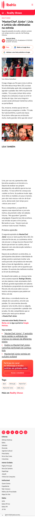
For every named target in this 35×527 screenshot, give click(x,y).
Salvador (4, 445)
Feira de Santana (7, 469)
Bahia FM (5, 507)
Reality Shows (14, 13)
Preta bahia (5, 454)
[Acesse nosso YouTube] (21, 432)
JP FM (4, 509)
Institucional (6, 480)
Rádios (4, 498)
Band (4, 384)
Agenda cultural (7, 451)
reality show (20, 388)
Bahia (3, 443)
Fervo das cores (7, 456)
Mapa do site (6, 494)
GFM (3, 501)
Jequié (4, 474)
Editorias (4, 437)
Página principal (7, 466)
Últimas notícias (7, 440)
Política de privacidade (9, 492)
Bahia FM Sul (6, 504)
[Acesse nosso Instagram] (3, 432)
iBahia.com (6, 323)
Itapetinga (5, 471)
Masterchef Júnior (8, 388)
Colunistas (5, 459)
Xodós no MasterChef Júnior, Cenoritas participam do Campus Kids (16, 348)
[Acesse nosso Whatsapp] (25, 432)
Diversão (4, 448)
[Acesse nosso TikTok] (16, 432)
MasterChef (22, 384)
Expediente (5, 486)
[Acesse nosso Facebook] (8, 432)
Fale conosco (6, 489)
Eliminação (12, 384)
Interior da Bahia (7, 463)
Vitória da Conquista (8, 477)
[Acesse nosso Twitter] (12, 432)
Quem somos (6, 483)
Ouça (7, 47)
